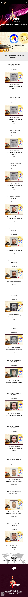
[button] (2, 2)
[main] (14, 47)
